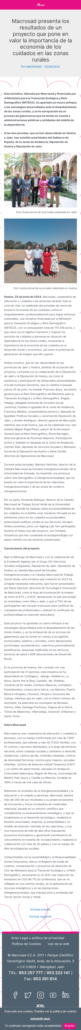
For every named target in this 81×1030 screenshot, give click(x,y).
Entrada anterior (40, 909)
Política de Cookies (26, 944)
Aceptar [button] (69, 1025)
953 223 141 (58, 972)
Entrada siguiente (40, 916)
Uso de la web (58, 944)
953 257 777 (31, 972)
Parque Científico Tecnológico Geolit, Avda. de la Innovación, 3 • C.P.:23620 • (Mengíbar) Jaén (40, 961)
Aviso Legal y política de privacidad (37, 938)
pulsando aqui (40, 1018)
